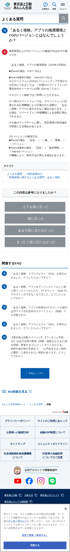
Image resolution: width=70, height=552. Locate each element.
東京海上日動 (10, 495)
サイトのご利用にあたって (53, 420)
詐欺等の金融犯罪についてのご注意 (53, 455)
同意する (35, 545)
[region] (35, 528)
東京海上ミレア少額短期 (16, 501)
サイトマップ (17, 443)
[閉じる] (66, 509)
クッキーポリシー (17, 521)
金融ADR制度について (52, 432)
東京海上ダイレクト (50, 495)
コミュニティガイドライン (53, 443)
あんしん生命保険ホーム (13, 404)
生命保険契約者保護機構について (17, 455)
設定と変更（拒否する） (35, 535)
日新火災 (28, 495)
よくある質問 (36, 404)
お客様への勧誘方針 (17, 432)
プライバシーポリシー (17, 420)
